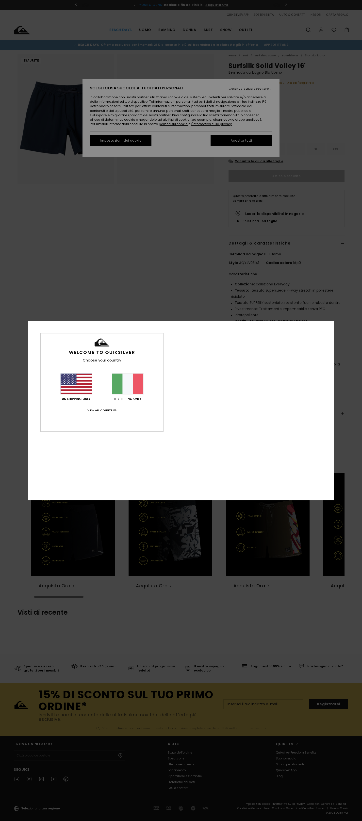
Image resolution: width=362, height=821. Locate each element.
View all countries (101, 410)
